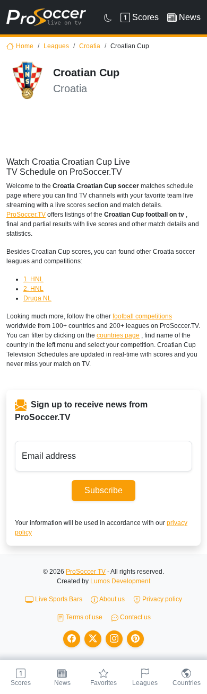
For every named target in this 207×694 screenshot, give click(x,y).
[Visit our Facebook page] (71, 638)
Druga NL (37, 298)
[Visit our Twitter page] (92, 638)
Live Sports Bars (57, 599)
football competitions (142, 316)
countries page (118, 335)
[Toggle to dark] (108, 17)
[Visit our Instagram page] (114, 638)
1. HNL (33, 279)
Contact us (134, 617)
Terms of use (83, 617)
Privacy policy (161, 599)
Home (24, 46)
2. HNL (33, 288)
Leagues (56, 46)
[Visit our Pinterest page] (135, 638)
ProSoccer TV (86, 571)
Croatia (89, 46)
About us (111, 599)
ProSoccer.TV (26, 214)
